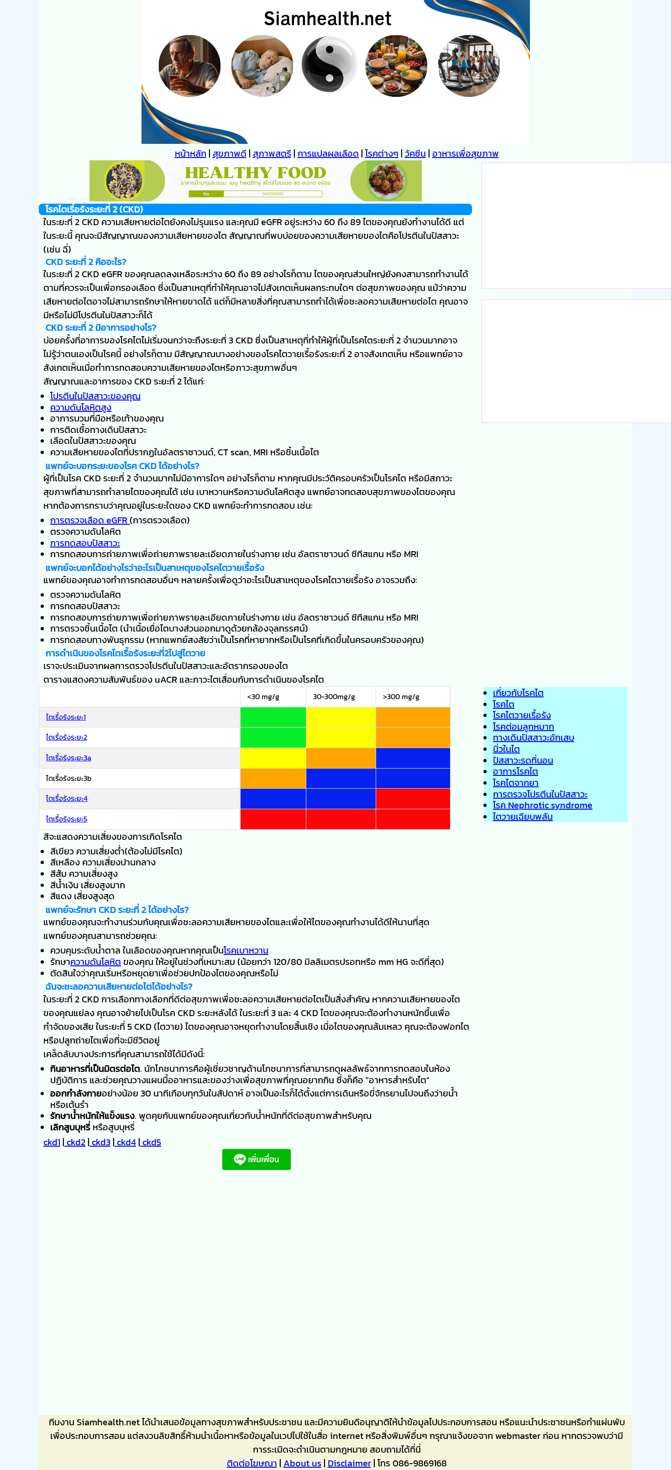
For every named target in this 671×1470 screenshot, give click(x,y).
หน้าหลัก (190, 153)
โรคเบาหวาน (246, 950)
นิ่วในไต (506, 749)
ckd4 (125, 1142)
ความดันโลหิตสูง (80, 407)
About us (302, 1463)
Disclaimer (349, 1463)
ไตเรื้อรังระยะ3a (68, 757)
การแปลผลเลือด (328, 153)
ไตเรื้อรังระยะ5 (66, 818)
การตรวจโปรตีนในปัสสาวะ (540, 794)
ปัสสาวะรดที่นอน (523, 760)
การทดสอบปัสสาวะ (85, 543)
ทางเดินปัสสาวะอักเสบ (533, 737)
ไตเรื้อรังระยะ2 (66, 737)
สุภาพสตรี (272, 153)
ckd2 (74, 1142)
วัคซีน (415, 153)
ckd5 (150, 1142)
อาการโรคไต (515, 771)
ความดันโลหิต (95, 962)
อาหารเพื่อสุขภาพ (465, 153)
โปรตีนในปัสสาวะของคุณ (95, 396)
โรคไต (503, 704)
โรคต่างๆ (381, 153)
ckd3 (99, 1142)
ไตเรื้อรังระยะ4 (67, 798)
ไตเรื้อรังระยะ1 (66, 716)
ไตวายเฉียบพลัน (523, 816)
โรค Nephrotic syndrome (542, 805)
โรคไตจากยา (516, 783)
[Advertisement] (255, 1295)
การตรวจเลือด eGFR (90, 520)
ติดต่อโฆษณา (252, 1463)
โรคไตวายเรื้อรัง (522, 715)
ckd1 (51, 1142)
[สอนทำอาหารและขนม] (255, 198)
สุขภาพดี (229, 153)
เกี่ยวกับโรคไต (518, 693)
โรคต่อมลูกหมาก (523, 726)
